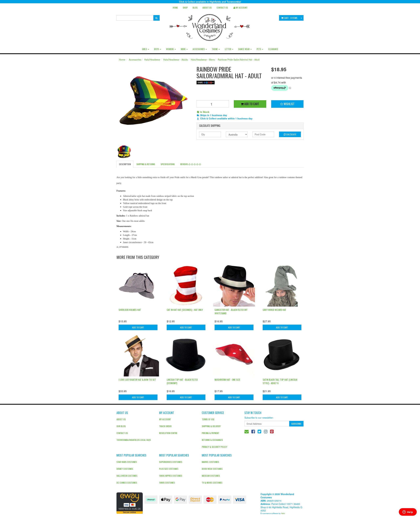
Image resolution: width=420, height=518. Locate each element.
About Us (207, 7)
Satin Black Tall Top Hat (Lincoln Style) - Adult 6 (280, 381)
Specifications (168, 164)
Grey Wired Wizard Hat (274, 309)
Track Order (165, 426)
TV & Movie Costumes (212, 482)
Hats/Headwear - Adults (175, 59)
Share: (201, 82)
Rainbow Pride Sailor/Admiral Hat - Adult (239, 59)
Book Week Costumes (212, 468)
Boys (156, 49)
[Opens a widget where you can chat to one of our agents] (408, 512)
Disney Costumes (124, 468)
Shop (185, 7)
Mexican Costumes (211, 475)
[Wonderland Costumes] (210, 26)
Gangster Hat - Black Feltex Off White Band (231, 311)
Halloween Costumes (126, 475)
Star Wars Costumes (126, 462)
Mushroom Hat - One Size (227, 379)
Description (125, 164)
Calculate (291, 134)
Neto (283, 513)
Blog (195, 7)
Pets (259, 49)
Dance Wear (244, 49)
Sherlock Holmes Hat (130, 309)
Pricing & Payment (210, 433)
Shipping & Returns (145, 164)
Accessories (199, 49)
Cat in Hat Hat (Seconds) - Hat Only (185, 309)
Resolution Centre (168, 433)
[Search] (156, 18)
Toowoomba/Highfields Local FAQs (133, 440)
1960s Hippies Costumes (170, 475)
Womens (170, 49)
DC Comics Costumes (126, 482)
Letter (228, 49)
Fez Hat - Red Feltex (19, 505)
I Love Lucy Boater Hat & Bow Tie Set (137, 379)
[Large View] (124, 151)
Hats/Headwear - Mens (203, 59)
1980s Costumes (167, 482)
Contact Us (222, 7)
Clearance (273, 49)
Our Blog (121, 426)
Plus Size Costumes (168, 468)
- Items (290, 18)
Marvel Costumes (210, 462)
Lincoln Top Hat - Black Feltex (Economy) (182, 381)
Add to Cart (251, 104)
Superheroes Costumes (170, 462)
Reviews (184, 164)
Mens (183, 49)
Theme (215, 49)
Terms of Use (208, 419)
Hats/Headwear (152, 59)
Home (175, 7)
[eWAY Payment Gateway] (129, 502)
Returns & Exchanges (212, 440)
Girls (144, 49)
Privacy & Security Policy (214, 446)
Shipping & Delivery (211, 426)
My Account (165, 419)
